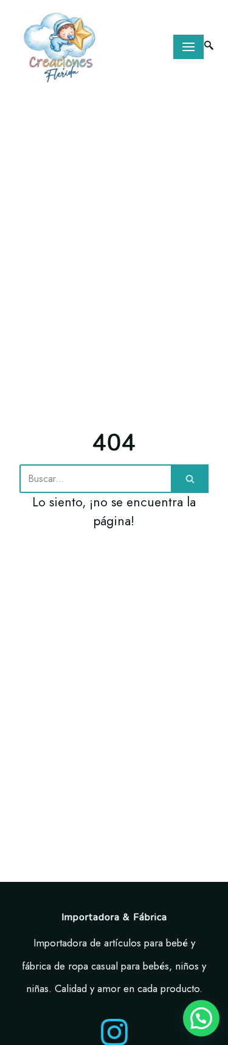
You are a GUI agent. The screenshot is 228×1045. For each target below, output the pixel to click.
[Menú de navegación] (188, 47)
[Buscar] (190, 478)
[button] (201, 1018)
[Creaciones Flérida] (60, 47)
